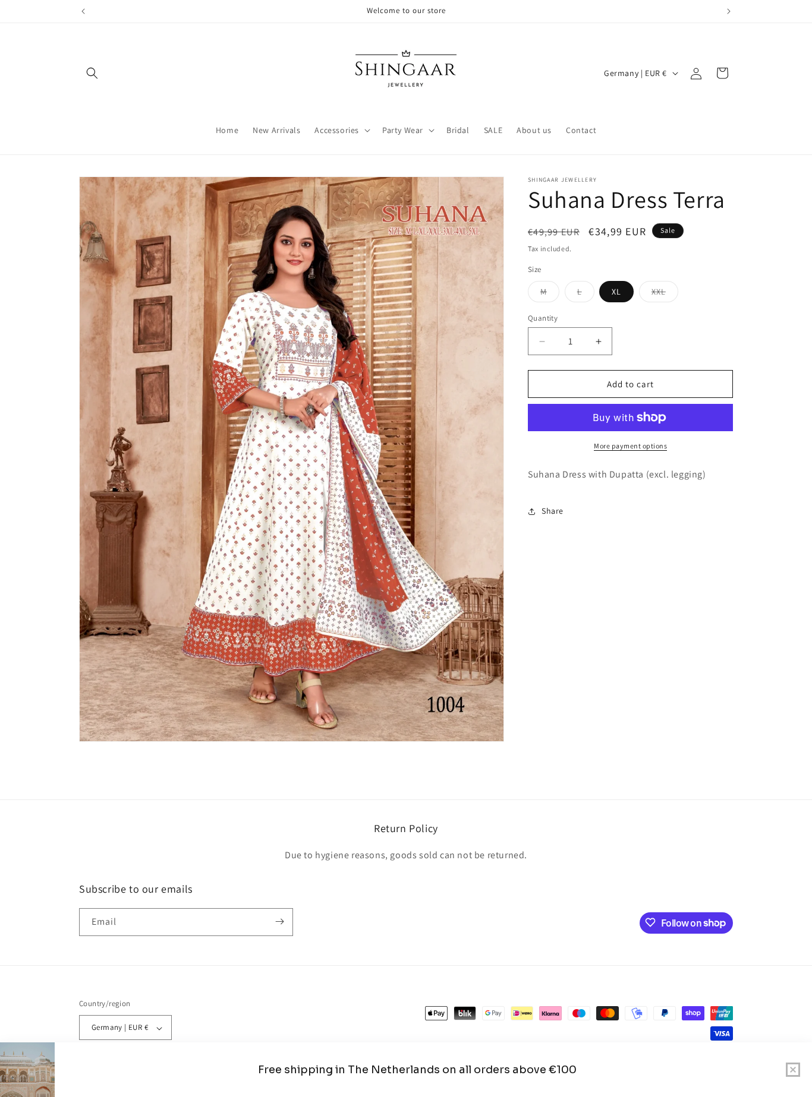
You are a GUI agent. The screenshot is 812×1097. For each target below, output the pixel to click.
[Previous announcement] (83, 11)
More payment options (630, 445)
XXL (665, 294)
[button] (92, 73)
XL (616, 291)
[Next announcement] (729, 11)
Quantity (543, 318)
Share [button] (553, 510)
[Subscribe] (279, 921)
